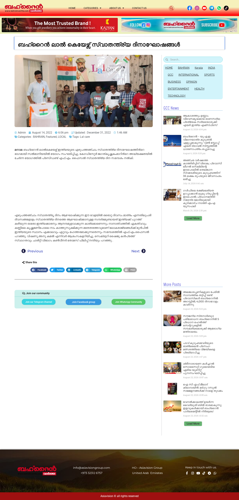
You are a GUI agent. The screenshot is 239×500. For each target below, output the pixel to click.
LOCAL (62, 136)
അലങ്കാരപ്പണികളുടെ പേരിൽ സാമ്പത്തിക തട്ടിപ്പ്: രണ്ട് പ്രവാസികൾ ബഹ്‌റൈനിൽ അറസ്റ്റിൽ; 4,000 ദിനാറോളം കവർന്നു (201, 298)
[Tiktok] (203, 473)
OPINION (191, 81)
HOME (169, 67)
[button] (171, 8)
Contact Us (139, 8)
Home (72, 8)
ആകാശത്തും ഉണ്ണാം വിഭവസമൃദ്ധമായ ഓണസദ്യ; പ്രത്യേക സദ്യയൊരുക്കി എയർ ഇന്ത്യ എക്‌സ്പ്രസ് (201, 120)
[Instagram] (192, 473)
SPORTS (209, 74)
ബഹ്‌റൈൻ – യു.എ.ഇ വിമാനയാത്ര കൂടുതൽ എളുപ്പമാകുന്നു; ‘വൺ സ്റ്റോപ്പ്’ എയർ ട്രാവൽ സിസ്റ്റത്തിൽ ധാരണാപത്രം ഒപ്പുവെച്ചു (201, 143)
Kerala (199, 67)
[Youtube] (198, 473)
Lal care (85, 136)
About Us (115, 8)
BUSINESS (174, 81)
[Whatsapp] (215, 473)
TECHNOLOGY (177, 95)
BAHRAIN (39, 136)
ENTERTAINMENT (178, 88)
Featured (51, 136)
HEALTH (199, 88)
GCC (170, 74)
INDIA (211, 67)
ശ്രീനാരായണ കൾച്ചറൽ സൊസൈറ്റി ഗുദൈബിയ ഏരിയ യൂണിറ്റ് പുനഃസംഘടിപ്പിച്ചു (199, 368)
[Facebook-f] (187, 473)
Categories (91, 8)
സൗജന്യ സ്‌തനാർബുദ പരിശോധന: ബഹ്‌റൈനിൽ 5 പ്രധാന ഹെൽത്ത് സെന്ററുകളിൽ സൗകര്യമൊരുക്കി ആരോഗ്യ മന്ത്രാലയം (202, 323)
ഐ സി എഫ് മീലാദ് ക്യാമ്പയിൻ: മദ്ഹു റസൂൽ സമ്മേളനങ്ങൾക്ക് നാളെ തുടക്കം (203, 387)
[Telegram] (209, 473)
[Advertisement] (84, 187)
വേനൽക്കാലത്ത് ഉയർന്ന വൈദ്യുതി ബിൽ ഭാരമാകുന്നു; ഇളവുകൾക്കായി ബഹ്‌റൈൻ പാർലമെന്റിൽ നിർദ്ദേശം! (202, 406)
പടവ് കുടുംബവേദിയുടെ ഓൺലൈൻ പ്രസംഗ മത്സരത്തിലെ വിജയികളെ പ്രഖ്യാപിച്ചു (199, 347)
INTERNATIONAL (188, 74)
